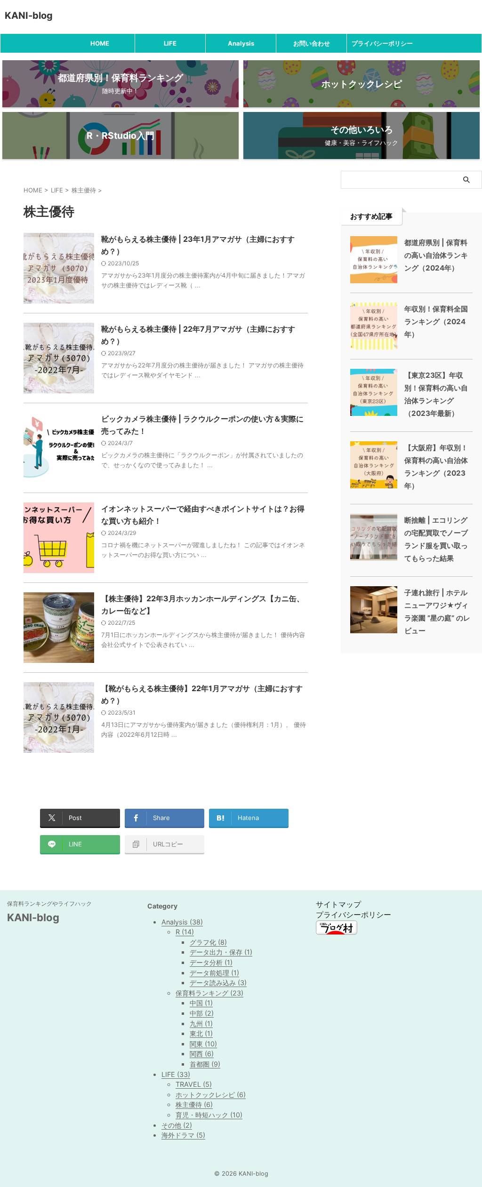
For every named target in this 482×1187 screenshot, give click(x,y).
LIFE (170, 43)
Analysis (241, 43)
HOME (99, 43)
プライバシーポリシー (382, 43)
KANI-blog (29, 15)
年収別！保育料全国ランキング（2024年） (436, 321)
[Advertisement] (411, 702)
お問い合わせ (311, 43)
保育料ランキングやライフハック (49, 903)
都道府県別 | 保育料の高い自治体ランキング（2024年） (436, 255)
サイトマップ (338, 904)
